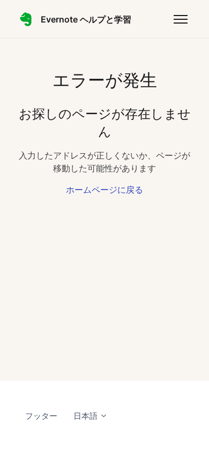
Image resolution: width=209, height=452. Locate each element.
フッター (41, 416)
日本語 (86, 416)
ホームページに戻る (104, 189)
